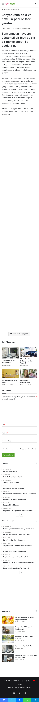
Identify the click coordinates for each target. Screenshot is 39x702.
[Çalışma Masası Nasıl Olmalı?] (10, 373)
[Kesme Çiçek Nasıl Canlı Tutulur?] (8, 639)
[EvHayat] (10, 3)
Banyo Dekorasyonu (19, 334)
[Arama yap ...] (36, 4)
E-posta (5, 433)
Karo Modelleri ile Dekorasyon (26, 646)
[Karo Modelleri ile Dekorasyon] (10, 352)
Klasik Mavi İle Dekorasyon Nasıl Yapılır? (26, 361)
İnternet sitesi (6, 441)
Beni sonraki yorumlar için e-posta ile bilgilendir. (20, 449)
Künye (17, 688)
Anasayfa (6, 9)
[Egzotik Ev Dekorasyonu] (28, 373)
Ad (3, 425)
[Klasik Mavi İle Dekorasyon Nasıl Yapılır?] (28, 352)
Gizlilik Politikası (25, 688)
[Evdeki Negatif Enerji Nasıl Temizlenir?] (8, 630)
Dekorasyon (15, 9)
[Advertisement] (19, 137)
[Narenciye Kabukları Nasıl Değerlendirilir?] (8, 620)
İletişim (10, 688)
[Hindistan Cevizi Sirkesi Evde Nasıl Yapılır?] (8, 658)
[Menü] (3, 4)
